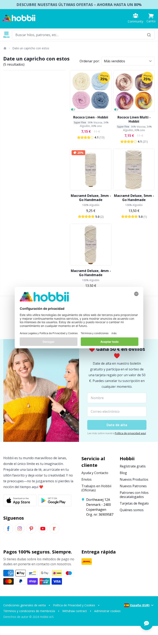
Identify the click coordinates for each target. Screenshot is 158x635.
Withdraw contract (74, 611)
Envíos (86, 479)
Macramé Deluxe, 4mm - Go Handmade (91, 272)
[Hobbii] (18, 18)
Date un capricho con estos (30, 48)
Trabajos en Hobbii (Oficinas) (96, 488)
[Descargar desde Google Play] (54, 500)
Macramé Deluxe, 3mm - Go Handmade (91, 197)
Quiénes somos (132, 510)
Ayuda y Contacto (94, 473)
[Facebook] (8, 528)
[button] (151, 18)
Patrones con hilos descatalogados (134, 494)
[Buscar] (149, 34)
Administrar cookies (107, 611)
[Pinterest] (31, 528)
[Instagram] (20, 528)
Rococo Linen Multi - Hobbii (134, 119)
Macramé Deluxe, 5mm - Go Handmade (134, 197)
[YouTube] (43, 528)
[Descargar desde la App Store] (19, 500)
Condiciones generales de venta (24, 605)
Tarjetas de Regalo (134, 503)
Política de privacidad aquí (130, 433)
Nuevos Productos (134, 479)
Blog (123, 473)
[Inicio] (4, 48)
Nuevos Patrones (133, 486)
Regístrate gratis (133, 466)
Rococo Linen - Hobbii (90, 117)
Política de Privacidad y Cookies (74, 605)
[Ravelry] (54, 528)
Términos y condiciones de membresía (29, 611)
